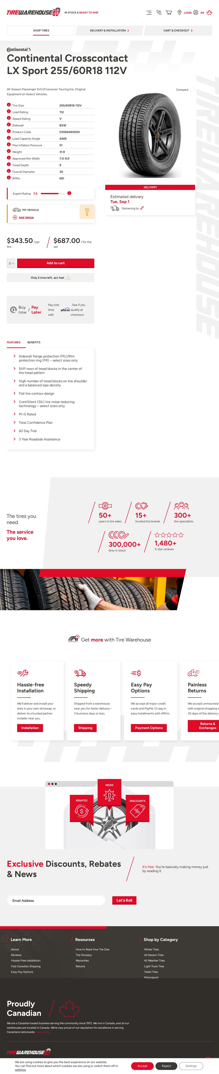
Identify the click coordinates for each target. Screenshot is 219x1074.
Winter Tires (151, 949)
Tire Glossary (84, 955)
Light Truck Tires (154, 966)
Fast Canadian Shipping (26, 966)
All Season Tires (154, 955)
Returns (80, 966)
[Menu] (148, 12)
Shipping (85, 728)
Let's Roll (124, 900)
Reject (166, 1066)
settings (20, 1070)
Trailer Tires (151, 971)
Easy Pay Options (22, 971)
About (15, 949)
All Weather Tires (154, 960)
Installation (30, 728)
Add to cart (56, 263)
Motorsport (151, 977)
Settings (191, 1066)
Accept (142, 1066)
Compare (182, 90)
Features (14, 342)
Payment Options (149, 728)
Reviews (16, 955)
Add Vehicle (26, 217)
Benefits (33, 342)
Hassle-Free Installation (25, 960)
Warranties (82, 960)
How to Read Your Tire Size (92, 949)
